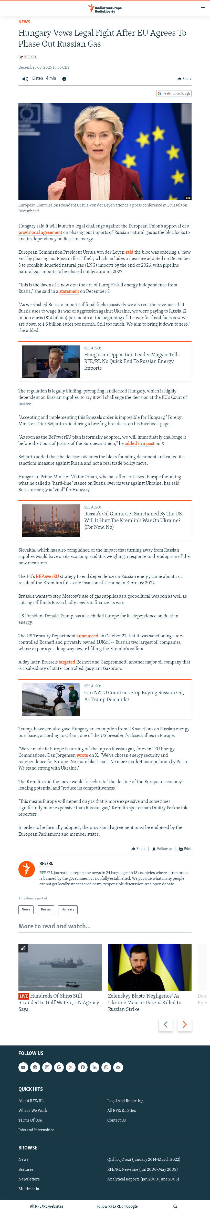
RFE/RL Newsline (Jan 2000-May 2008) (142, 1169)
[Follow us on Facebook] (82, 1067)
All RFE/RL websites (47, 1207)
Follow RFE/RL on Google (117, 1207)
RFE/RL (30, 57)
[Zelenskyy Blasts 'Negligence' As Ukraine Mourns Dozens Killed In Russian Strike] (150, 967)
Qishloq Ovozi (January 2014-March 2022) (144, 1160)
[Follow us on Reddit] (35, 1067)
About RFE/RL (31, 1101)
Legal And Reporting (125, 1101)
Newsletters (29, 1179)
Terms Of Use (30, 1120)
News (24, 22)
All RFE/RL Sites (121, 1111)
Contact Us (116, 1120)
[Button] (184, 79)
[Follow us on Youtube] (23, 1067)
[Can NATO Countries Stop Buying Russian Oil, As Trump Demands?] (51, 699)
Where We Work (32, 1111)
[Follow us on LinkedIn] (94, 1067)
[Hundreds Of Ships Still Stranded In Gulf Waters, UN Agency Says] (60, 967)
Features (26, 1169)
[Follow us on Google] (59, 1067)
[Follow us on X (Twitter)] (71, 1067)
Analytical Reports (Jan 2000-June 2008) (143, 1179)
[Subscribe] (118, 1067)
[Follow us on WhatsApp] (106, 1067)
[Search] (175, 1206)
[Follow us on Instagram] (47, 1067)
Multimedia (28, 1189)
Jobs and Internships (36, 1130)
